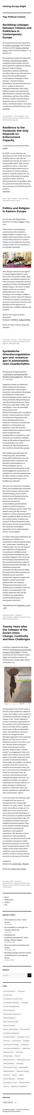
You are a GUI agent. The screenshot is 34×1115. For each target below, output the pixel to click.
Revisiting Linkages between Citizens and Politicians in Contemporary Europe (17, 31)
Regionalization (9, 1071)
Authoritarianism (23, 198)
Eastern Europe (7, 341)
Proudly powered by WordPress (12, 1111)
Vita (5, 905)
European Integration (11, 1033)
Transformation (7, 887)
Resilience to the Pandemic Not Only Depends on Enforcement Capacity (15, 134)
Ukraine (6, 1086)
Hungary (26, 1041)
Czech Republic (9, 1010)
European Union (23, 1037)
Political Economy (8, 885)
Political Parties (7, 120)
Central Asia (7, 995)
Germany (6, 1041)
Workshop (21, 116)
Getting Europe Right (14, 6)
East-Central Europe (24, 339)
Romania (6, 1075)
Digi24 (21, 222)
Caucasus (21, 991)
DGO (5, 657)
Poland (17, 1056)
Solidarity (20, 1079)
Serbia (21, 1075)
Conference (17, 881)
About (6, 897)
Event (15, 116)
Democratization (9, 1018)
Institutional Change (10, 1044)
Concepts (24, 1003)
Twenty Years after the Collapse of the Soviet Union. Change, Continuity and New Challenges (16, 633)
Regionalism (23, 1067)
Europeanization (9, 1037)
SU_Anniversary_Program (19, 864)
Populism (15, 120)
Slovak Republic (9, 1079)
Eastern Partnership (10, 1029)
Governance (15, 118)
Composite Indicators (11, 1003)
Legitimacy (15, 341)
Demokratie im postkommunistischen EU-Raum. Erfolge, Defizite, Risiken (16, 937)
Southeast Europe (14, 343)
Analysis (14, 198)
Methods (19, 1052)
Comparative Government (12, 999)
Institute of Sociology (12, 45)
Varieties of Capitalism (19, 1086)
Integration (16, 883)
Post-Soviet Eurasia (8, 619)
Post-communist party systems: (17, 61)
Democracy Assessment (12, 1014)
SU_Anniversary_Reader (17, 869)
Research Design (23, 1071)
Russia (16, 619)
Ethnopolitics (25, 1029)
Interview (14, 339)
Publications (8, 900)
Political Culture (24, 118)
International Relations (11, 1048)
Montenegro (8, 1056)
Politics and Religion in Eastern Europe (16, 210)
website (5, 148)
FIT (22, 660)
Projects (7, 902)
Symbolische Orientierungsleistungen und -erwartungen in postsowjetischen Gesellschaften (16, 357)
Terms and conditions (22, 1109)
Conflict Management (11, 1006)
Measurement (8, 1052)
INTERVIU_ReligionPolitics (20, 320)
